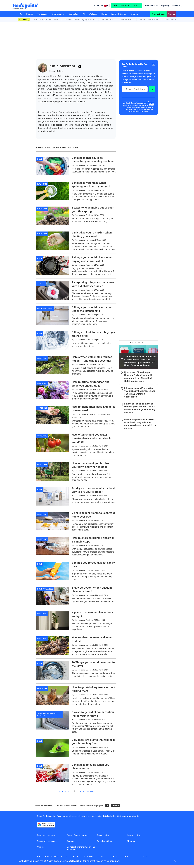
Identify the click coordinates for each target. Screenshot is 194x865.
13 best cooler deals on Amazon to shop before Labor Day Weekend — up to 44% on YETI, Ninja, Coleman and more (140, 361)
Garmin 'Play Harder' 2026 (46, 19)
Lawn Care (42, 184)
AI (84, 14)
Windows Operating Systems (46, 714)
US (107, 806)
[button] (176, 5)
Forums (171, 14)
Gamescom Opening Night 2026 (79, 19)
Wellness (93, 14)
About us (131, 841)
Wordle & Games (118, 14)
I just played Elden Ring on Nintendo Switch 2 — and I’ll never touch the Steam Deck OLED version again (138, 376)
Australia (115, 806)
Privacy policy (103, 835)
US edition (76, 861)
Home (104, 14)
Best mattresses (172, 19)
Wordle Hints (126, 19)
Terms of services (148, 102)
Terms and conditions (46, 835)
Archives (90, 792)
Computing (74, 14)
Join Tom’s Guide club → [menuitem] (126, 5)
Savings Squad (158, 14)
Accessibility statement (46, 841)
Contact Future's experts (78, 835)
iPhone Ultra (107, 19)
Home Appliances (45, 589)
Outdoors (42, 383)
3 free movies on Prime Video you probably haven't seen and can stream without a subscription (139, 392)
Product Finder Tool (149, 19)
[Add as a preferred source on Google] (46, 824)
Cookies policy (133, 835)
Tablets (41, 283)
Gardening (42, 358)
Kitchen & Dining (45, 308)
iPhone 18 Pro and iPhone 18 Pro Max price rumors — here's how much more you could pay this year (139, 408)
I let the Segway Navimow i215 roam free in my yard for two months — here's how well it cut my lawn (140, 423)
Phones (29, 14)
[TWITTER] (80, 66)
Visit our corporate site (128, 816)
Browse (134, 14)
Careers (70, 841)
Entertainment (58, 14)
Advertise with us (104, 841)
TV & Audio (42, 14)
